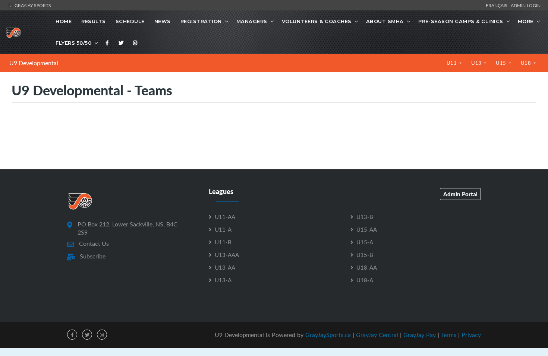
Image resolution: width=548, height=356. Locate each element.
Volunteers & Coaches (317, 21)
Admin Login (526, 5)
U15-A (364, 242)
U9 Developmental (33, 63)
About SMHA (385, 21)
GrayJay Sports (32, 5)
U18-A (364, 280)
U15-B (364, 254)
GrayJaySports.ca (328, 335)
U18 (526, 63)
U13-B (364, 216)
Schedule (130, 21)
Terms (448, 335)
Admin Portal (460, 194)
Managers (251, 21)
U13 (477, 63)
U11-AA (225, 216)
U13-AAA (227, 254)
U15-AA (366, 229)
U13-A (223, 280)
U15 (501, 63)
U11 (452, 63)
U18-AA (366, 267)
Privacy (471, 335)
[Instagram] (135, 43)
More (525, 21)
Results (93, 21)
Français (498, 5)
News (162, 21)
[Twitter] (121, 43)
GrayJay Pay (419, 335)
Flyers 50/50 (73, 43)
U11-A (223, 229)
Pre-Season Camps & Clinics (460, 21)
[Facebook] (107, 43)
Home (64, 21)
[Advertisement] (274, 135)
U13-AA (225, 267)
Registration (201, 21)
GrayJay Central (377, 335)
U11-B (223, 242)
